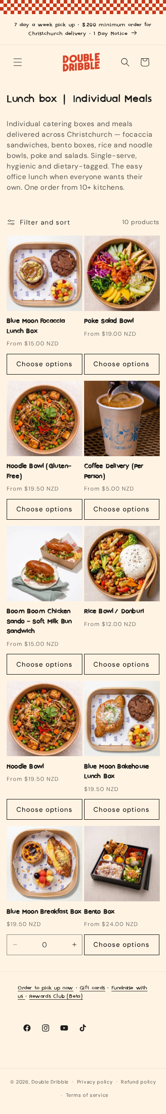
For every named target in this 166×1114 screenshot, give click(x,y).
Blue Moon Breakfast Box (44, 912)
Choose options (44, 364)
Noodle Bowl (25, 767)
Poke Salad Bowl (109, 321)
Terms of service (87, 1095)
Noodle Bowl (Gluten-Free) (39, 471)
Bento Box (99, 912)
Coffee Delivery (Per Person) (114, 471)
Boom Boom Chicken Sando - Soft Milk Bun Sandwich (39, 621)
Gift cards (92, 988)
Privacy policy (95, 1082)
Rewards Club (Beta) (56, 996)
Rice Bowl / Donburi (115, 611)
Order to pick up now (45, 988)
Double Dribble (50, 1081)
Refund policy (138, 1082)
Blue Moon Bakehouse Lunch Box (117, 772)
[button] (17, 62)
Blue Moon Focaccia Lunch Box (36, 326)
